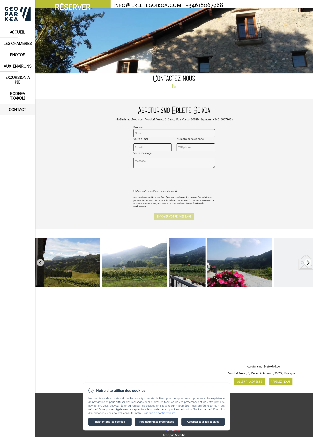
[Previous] (40, 262)
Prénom (138, 127)
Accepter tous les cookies (203, 421)
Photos (17, 54)
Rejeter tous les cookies (110, 421)
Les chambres (18, 43)
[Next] (307, 262)
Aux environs (18, 66)
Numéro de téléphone (190, 138)
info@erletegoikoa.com (147, 5)
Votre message (142, 153)
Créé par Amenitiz (174, 435)
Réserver (73, 4)
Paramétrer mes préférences (156, 421)
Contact (17, 109)
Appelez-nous (281, 381)
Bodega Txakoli (17, 96)
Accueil (17, 32)
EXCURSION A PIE (18, 79)
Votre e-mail (140, 138)
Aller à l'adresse (249, 381)
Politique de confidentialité (158, 413)
